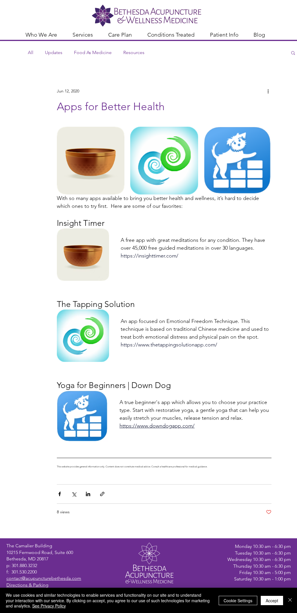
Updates (53, 52)
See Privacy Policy (49, 606)
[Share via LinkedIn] (88, 494)
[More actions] (268, 90)
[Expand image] (90, 160)
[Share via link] (102, 494)
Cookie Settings (238, 600)
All (30, 52)
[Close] (290, 600)
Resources (133, 52)
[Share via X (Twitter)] (74, 494)
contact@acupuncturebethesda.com (43, 578)
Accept (272, 600)
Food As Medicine (93, 52)
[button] (44, 34)
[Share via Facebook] (59, 494)
